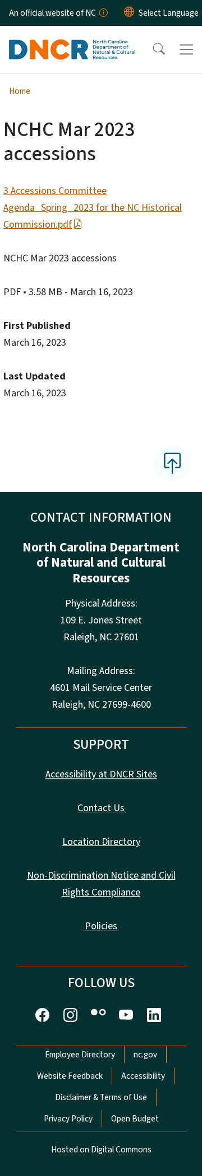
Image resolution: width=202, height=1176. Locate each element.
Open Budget (135, 1118)
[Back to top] (172, 463)
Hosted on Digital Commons (101, 1149)
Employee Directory (80, 1054)
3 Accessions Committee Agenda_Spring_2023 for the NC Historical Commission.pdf (92, 208)
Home (19, 91)
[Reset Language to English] (129, 12)
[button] (151, 49)
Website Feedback (70, 1076)
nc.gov (145, 1054)
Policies (101, 926)
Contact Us (101, 808)
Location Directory (101, 842)
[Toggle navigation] (186, 49)
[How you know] (103, 12)
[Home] (72, 38)
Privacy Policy (68, 1118)
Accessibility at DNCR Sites (101, 774)
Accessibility (143, 1076)
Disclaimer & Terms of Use (101, 1097)
